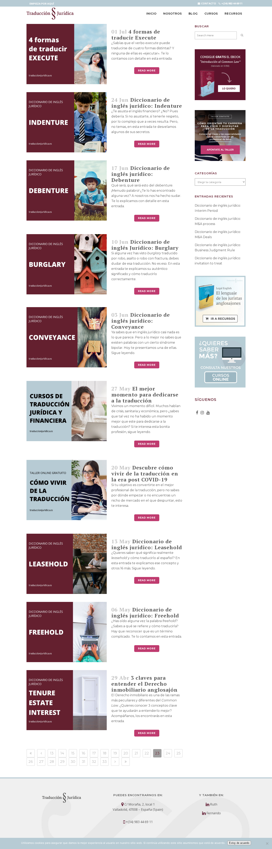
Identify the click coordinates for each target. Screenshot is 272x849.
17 (94, 753)
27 (41, 761)
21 (136, 753)
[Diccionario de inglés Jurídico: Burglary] (66, 264)
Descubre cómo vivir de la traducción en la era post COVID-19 (144, 473)
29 (62, 761)
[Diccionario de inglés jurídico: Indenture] (66, 122)
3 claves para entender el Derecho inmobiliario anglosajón (144, 683)
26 (30, 761)
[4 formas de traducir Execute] (66, 54)
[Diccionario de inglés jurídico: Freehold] (66, 632)
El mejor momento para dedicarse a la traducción (144, 394)
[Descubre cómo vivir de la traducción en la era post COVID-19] (66, 490)
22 (147, 753)
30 (73, 761)
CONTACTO (208, 3)
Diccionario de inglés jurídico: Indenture (146, 102)
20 (125, 753)
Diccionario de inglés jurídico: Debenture (140, 174)
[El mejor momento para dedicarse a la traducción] (66, 411)
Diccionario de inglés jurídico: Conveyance (140, 320)
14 (62, 753)
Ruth (213, 804)
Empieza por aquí (41, 3)
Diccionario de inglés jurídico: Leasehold (146, 544)
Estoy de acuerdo (239, 842)
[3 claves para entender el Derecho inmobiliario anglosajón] (66, 700)
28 (52, 761)
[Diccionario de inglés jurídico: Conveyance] (66, 337)
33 (104, 761)
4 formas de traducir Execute (135, 34)
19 (115, 753)
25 (178, 753)
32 (94, 761)
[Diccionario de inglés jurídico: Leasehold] (66, 564)
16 (83, 753)
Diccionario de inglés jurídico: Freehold (145, 612)
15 (72, 753)
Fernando (213, 813)
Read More (147, 70)
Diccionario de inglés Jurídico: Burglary (145, 244)
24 (168, 753)
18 (104, 753)
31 (83, 761)
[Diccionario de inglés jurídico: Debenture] (66, 190)
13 (52, 753)
